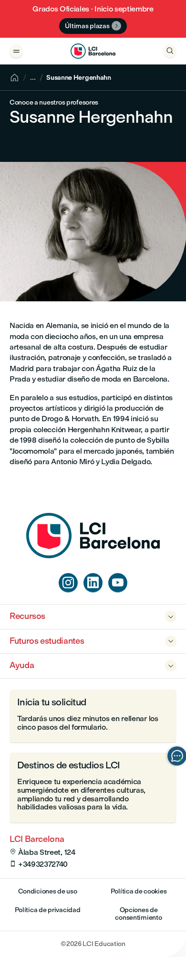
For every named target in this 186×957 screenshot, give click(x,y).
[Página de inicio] (93, 555)
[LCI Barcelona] (93, 51)
